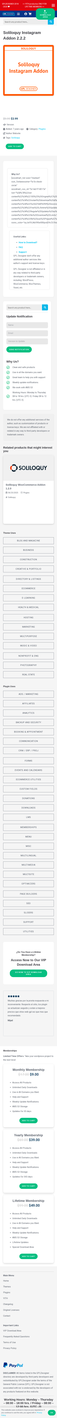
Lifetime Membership (28, 1201)
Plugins (42, 129)
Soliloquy (15, 137)
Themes (7, 1286)
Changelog (8, 1304)
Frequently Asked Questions (16, 1336)
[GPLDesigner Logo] (8, 14)
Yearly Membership (28, 1135)
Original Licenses (11, 1310)
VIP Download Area (12, 1330)
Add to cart (14, 146)
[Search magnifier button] (51, 22)
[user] (25, 14)
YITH (5, 1298)
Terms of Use (9, 1342)
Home (6, 1281)
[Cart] (30, 14)
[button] (53, 5)
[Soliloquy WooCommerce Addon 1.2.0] (28, 468)
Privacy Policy (9, 1348)
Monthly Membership (29, 1069)
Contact (6, 1316)
